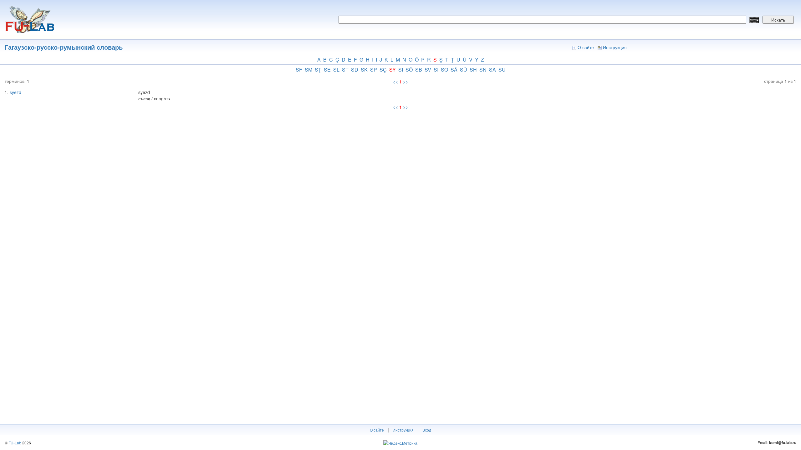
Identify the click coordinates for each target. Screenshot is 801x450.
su (502, 69)
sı (436, 69)
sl (336, 69)
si (400, 69)
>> (405, 81)
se (327, 69)
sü (463, 69)
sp (373, 69)
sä (454, 69)
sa (492, 69)
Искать (778, 20)
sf (299, 69)
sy (392, 69)
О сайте (586, 47)
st (345, 69)
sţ (318, 69)
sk (364, 69)
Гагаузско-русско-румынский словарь (64, 47)
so (444, 69)
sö (409, 69)
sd (354, 69)
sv (428, 69)
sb (418, 69)
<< (395, 81)
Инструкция (615, 47)
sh (473, 69)
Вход (426, 429)
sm (308, 69)
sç (383, 69)
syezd (15, 92)
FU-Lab (14, 442)
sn (483, 69)
